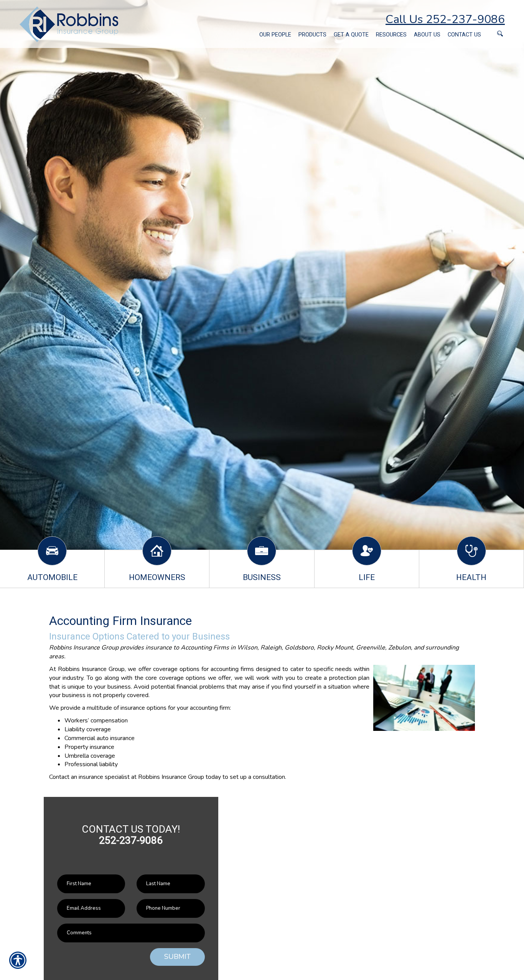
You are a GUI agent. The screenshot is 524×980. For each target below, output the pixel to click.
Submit (177, 956)
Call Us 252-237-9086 (445, 19)
